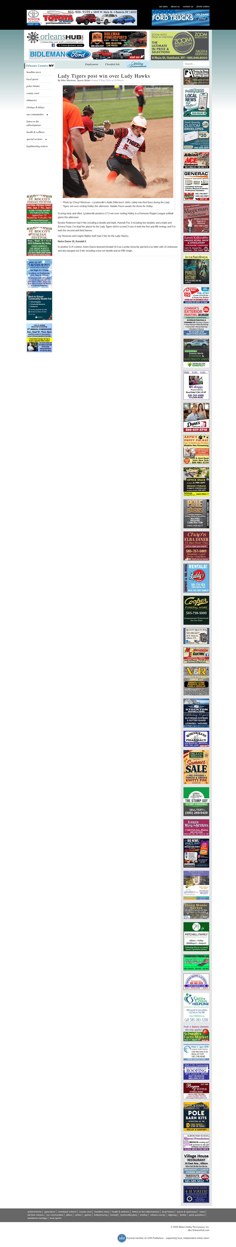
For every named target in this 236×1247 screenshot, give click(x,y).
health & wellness (35, 132)
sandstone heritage (37, 1218)
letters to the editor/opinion (33, 123)
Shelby (183, 1215)
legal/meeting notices (37, 146)
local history (168, 1211)
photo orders (203, 6)
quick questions (197, 1215)
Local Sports (55, 1218)
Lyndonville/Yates (128, 1215)
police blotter (33, 86)
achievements (34, 1211)
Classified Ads (112, 64)
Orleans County (157, 1215)
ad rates (163, 6)
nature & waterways (187, 1211)
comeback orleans (67, 1211)
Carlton (78, 1215)
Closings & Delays (35, 107)
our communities (54, 1215)
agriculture (49, 1211)
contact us (188, 6)
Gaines (87, 1215)
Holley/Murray (101, 1215)
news (202, 1211)
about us (175, 6)
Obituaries (31, 100)
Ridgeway (172, 1215)
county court (32, 93)
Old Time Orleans (35, 1215)
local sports (32, 79)
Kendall (114, 1215)
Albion (69, 1215)
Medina (143, 1215)
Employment (91, 64)
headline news (33, 72)
